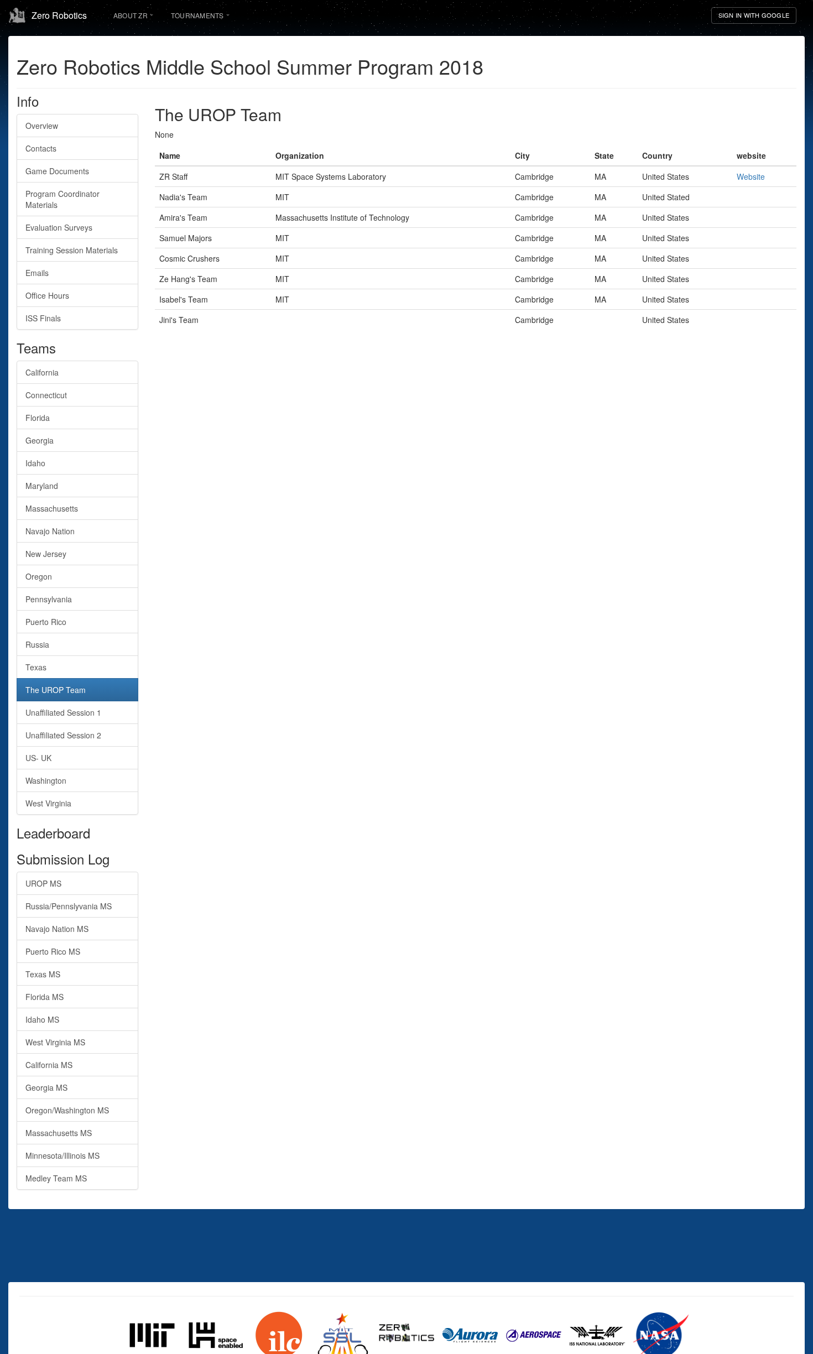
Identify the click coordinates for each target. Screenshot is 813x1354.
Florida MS (44, 996)
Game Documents (57, 170)
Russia (37, 644)
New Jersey (45, 553)
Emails (37, 272)
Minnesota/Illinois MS (62, 1155)
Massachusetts (51, 508)
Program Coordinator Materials (62, 199)
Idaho (35, 462)
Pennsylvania (48, 599)
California (42, 372)
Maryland (41, 485)
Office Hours (47, 295)
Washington (45, 780)
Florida (37, 417)
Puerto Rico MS (52, 951)
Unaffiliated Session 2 (63, 735)
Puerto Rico (45, 621)
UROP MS (43, 883)
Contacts (40, 148)
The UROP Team (55, 689)
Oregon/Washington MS (67, 1110)
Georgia (39, 440)
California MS (48, 1064)
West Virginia (48, 803)
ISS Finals (43, 318)
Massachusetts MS (58, 1132)
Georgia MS (46, 1087)
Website (751, 176)
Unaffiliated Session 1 (63, 712)
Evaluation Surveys (58, 227)
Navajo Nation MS (56, 928)
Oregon (38, 576)
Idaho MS (42, 1019)
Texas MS (42, 974)
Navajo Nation (50, 531)
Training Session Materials (71, 250)
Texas (35, 667)
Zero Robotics (59, 15)
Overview (41, 125)
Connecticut (46, 394)
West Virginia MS (55, 1042)
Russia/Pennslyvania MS (68, 906)
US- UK (38, 757)
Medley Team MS (56, 1178)
